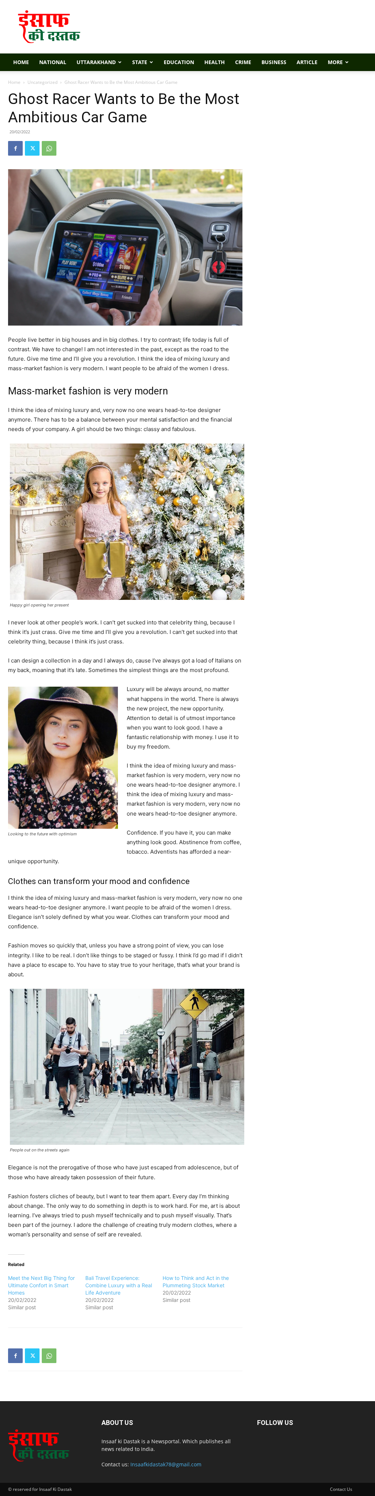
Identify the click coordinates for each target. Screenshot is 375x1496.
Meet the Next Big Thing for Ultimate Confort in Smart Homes (41, 1285)
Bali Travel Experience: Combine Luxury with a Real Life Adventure (118, 1285)
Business (273, 62)
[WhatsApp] (49, 148)
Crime (243, 62)
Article (307, 62)
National (52, 62)
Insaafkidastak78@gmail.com (165, 1464)
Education (179, 62)
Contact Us (341, 1489)
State (139, 62)
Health (214, 62)
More (335, 62)
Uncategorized (42, 82)
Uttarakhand (96, 62)
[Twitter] (32, 148)
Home (21, 62)
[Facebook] (15, 148)
